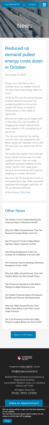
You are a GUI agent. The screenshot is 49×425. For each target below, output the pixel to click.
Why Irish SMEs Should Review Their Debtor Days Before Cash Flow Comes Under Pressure (22, 309)
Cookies (32, 393)
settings (28, 416)
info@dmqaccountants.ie (24, 371)
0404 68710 (26, 367)
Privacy (15, 393)
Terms (23, 393)
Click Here (25, 192)
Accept (7, 421)
